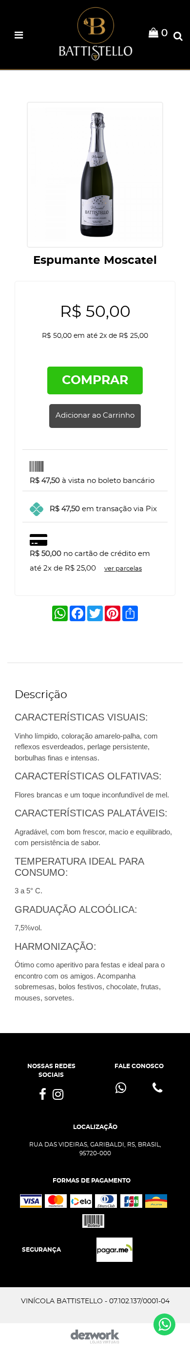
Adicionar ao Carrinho (95, 415)
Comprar (95, 380)
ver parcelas (123, 569)
